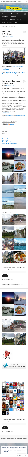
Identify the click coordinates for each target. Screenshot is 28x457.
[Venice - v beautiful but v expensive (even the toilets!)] (8, 166)
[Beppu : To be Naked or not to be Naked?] (20, 220)
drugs (17, 115)
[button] (14, 55)
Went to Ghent (5, 140)
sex (6, 116)
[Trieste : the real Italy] (20, 244)
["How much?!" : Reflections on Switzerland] (20, 166)
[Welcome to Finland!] (20, 154)
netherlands (4, 75)
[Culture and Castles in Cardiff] (8, 232)
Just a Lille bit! (5, 138)
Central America (13, 16)
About (8, 13)
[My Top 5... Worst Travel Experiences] (8, 244)
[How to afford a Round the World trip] (20, 203)
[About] (8, 154)
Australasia (12, 19)
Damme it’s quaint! (6, 141)
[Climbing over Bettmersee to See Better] (20, 191)
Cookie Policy (5, 451)
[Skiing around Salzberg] (8, 191)
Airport (23, 72)
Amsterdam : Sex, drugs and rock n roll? (11, 82)
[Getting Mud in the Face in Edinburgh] (8, 179)
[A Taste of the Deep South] (20, 257)
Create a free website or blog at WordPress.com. (11, 438)
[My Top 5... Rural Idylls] (8, 203)
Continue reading (6, 69)
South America (5, 19)
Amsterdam (4, 73)
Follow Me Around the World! (9, 265)
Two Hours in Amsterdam (7, 32)
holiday (12, 73)
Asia (17, 13)
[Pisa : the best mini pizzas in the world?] (20, 179)
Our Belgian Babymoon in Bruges (9, 143)
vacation (15, 75)
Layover (19, 73)
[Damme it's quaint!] (8, 220)
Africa (3, 22)
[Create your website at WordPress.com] (14, 1)
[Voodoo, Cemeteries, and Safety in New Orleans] (20, 232)
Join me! (5, 275)
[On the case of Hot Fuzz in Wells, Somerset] (8, 257)
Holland (16, 72)
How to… (16, 22)
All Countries (9, 22)
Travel (12, 75)
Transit (8, 75)
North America (5, 16)
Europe (12, 13)
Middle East (19, 19)
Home (3, 13)
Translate (12, 124)
